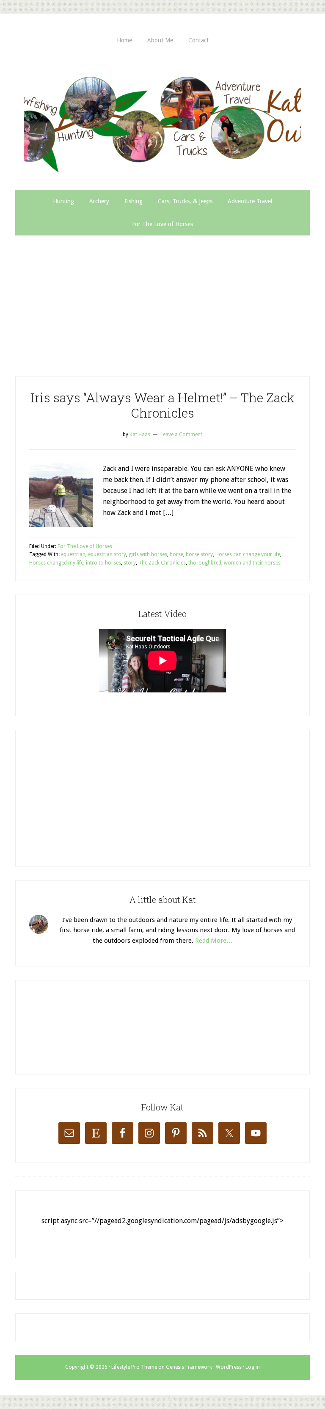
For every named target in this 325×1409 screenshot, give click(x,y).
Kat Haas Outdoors (162, 120)
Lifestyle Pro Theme (134, 1367)
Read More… (214, 940)
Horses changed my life (56, 563)
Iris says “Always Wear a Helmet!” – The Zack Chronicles (163, 405)
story (130, 563)
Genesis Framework (189, 1367)
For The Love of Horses (85, 546)
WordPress (229, 1367)
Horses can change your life (247, 554)
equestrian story (107, 554)
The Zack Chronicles (162, 563)
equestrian (73, 554)
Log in (252, 1367)
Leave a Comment (181, 434)
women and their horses (252, 563)
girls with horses (148, 554)
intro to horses (103, 563)
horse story (199, 554)
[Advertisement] (162, 299)
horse (176, 554)
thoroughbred (204, 563)
